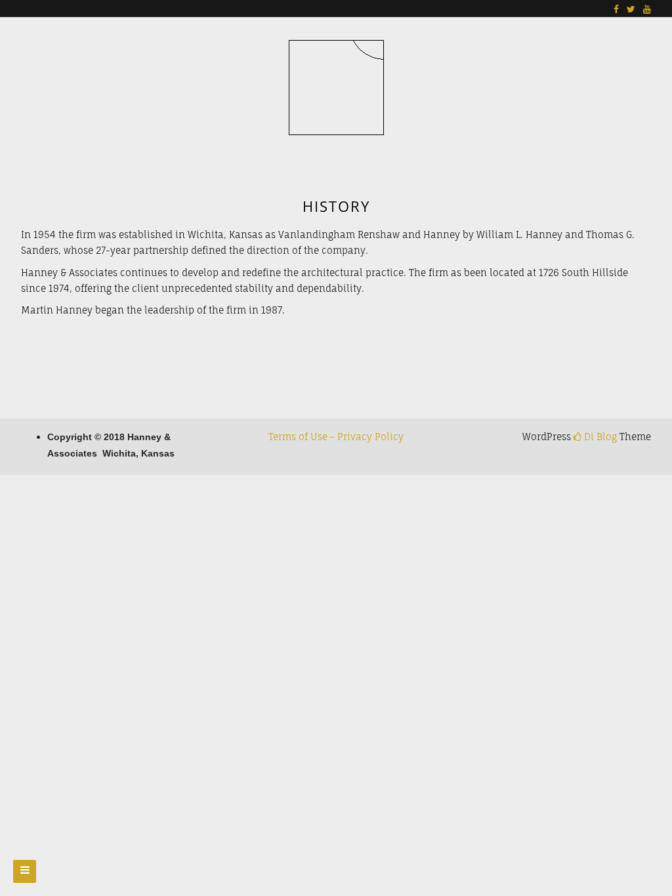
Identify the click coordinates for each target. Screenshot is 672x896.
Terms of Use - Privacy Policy (336, 436)
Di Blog (599, 436)
